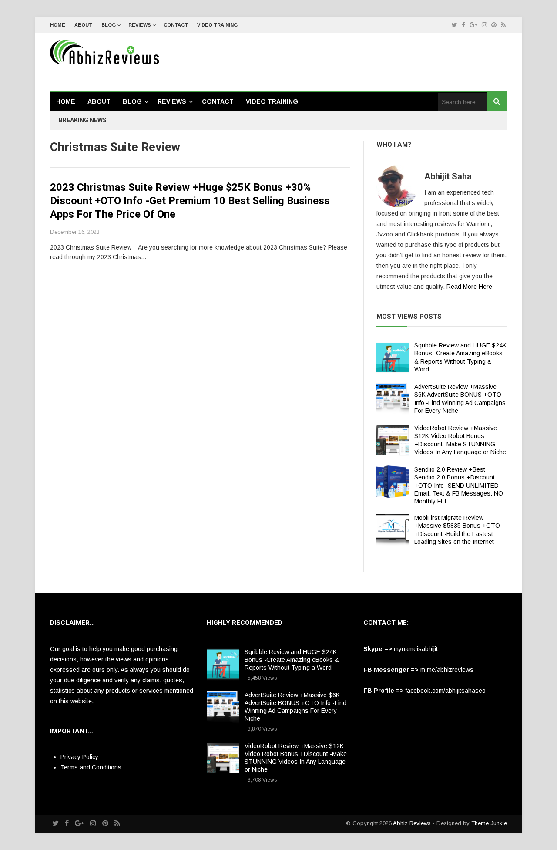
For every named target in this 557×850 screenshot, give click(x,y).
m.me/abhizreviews (446, 669)
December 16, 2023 (75, 232)
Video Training (217, 24)
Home (57, 24)
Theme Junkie (489, 823)
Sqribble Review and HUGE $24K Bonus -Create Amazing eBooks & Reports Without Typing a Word (292, 659)
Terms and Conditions (90, 767)
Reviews (139, 24)
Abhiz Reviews (412, 823)
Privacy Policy (79, 756)
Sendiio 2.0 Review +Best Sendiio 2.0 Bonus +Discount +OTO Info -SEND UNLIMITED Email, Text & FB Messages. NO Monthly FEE (458, 485)
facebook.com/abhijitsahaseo (446, 690)
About (83, 24)
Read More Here (469, 286)
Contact (176, 24)
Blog (108, 24)
